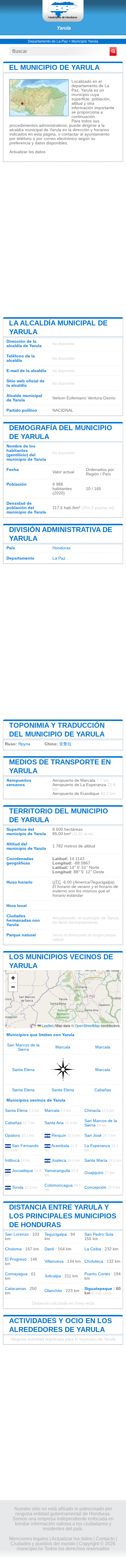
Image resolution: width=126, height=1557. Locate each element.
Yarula (64, 28)
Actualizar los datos (27, 152)
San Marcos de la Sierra (23, 1047)
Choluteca (93, 1261)
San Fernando (25, 1146)
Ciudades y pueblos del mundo (43, 1543)
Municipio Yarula (84, 41)
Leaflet (47, 1025)
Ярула (24, 744)
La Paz (58, 558)
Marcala (62, 1047)
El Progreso (16, 1259)
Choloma (13, 1249)
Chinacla (92, 1110)
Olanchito (53, 1291)
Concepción (95, 1187)
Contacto (105, 1538)
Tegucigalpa (56, 1234)
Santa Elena (23, 1070)
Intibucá (12, 1160)
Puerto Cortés (97, 1274)
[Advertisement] (63, 239)
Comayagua (16, 1274)
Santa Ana (54, 1123)
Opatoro (12, 1135)
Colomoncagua (59, 1185)
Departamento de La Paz (48, 41)
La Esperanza (97, 1146)
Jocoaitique (22, 1170)
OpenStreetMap (87, 1025)
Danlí (49, 1249)
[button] (12, 978)
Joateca (59, 1160)
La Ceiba (92, 1249)
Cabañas (102, 1090)
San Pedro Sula (98, 1234)
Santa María (95, 1160)
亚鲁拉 (65, 744)
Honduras (61, 548)
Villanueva (54, 1261)
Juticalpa (53, 1276)
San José (93, 1135)
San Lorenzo (17, 1234)
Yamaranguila (57, 1170)
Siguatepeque (98, 1288)
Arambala (60, 1146)
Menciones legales (28, 1538)
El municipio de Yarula (54, 67)
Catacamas (15, 1288)
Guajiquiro (93, 1173)
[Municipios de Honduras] (63, 11)
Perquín (59, 1135)
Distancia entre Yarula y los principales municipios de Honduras (62, 1216)
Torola (17, 1187)
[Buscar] (113, 51)
